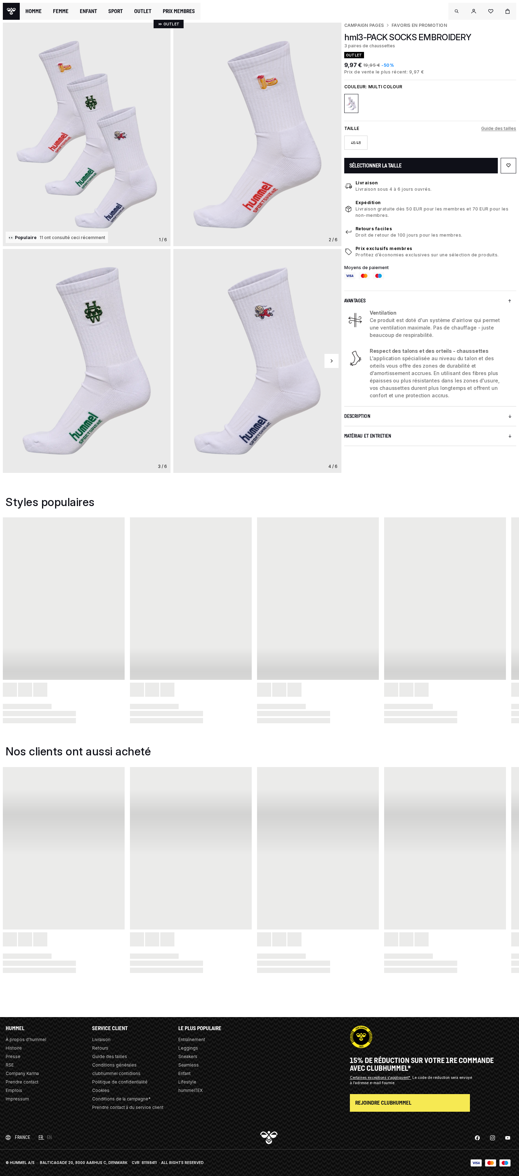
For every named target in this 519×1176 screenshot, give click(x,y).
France (22, 1137)
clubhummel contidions (116, 1073)
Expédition (368, 202)
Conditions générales (114, 1065)
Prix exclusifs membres (384, 248)
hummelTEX (190, 1090)
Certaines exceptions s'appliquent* (380, 1077)
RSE (10, 1065)
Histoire (14, 1048)
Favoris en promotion (419, 25)
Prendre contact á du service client (127, 1107)
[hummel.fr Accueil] (11, 11)
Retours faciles (374, 228)
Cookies (100, 1090)
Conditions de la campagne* (121, 1098)
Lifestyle (187, 1082)
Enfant (184, 1073)
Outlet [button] (142, 11)
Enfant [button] (88, 11)
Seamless (188, 1065)
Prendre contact (22, 1082)
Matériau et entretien (368, 436)
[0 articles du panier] (507, 11)
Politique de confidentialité (120, 1082)
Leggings (188, 1048)
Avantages (355, 300)
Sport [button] (115, 11)
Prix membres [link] (179, 11)
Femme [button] (60, 11)
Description (357, 416)
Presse (13, 1056)
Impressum (17, 1098)
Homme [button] (33, 11)
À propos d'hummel (26, 1039)
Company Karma (22, 1073)
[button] (456, 11)
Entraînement (191, 1039)
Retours (100, 1048)
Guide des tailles (498, 128)
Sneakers (187, 1056)
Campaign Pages (364, 25)
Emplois (14, 1090)
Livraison (367, 182)
